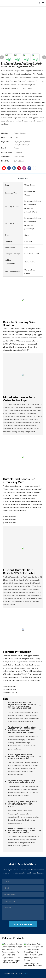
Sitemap (25, 973)
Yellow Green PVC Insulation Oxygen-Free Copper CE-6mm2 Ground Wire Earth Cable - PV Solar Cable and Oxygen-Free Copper (33, 964)
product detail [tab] (23, 178)
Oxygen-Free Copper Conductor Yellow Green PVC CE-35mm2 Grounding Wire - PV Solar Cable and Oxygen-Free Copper (11, 961)
